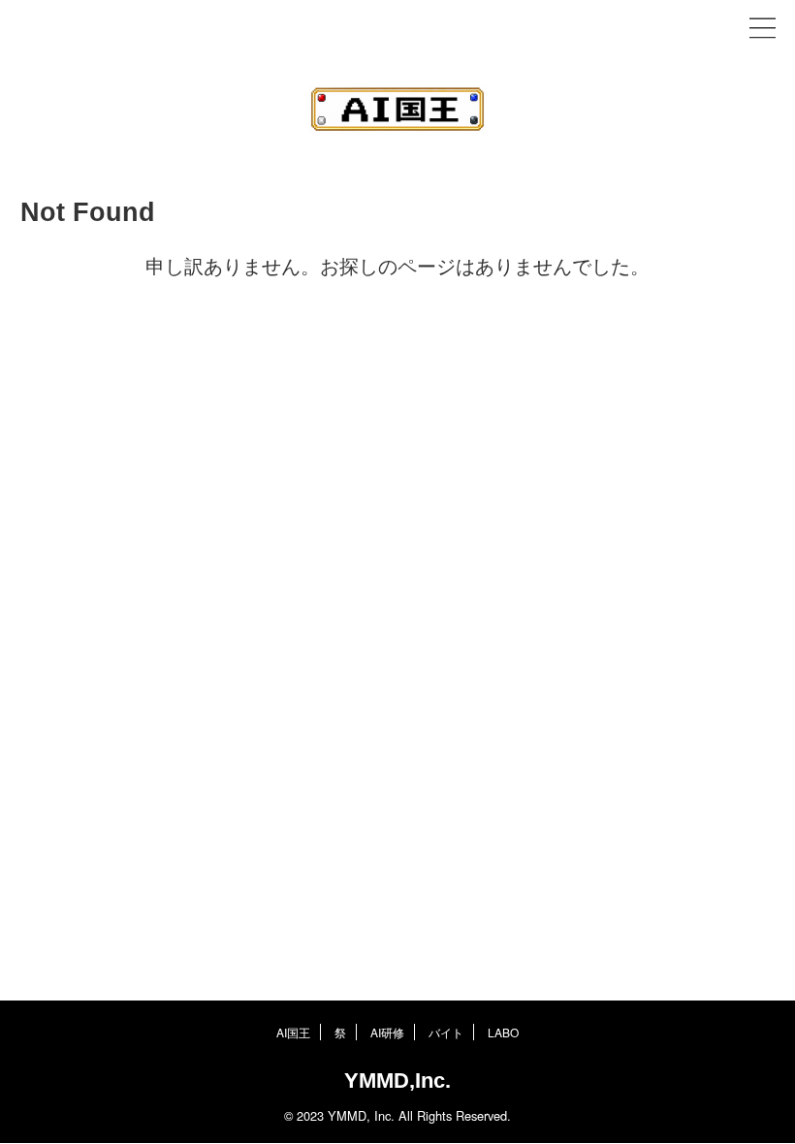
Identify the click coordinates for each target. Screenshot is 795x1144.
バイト (446, 1032)
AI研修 (387, 1032)
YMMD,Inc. (397, 1080)
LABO (503, 1032)
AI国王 (293, 1032)
